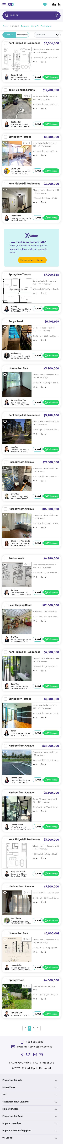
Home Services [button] (10, 1109)
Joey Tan (14, 447)
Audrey (14, 306)
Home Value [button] (8, 1087)
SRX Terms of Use (43, 1062)
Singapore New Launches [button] (15, 1102)
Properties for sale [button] (12, 1080)
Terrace (25, 26)
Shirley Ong (16, 353)
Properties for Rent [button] (12, 1116)
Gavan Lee (15, 169)
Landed (14, 26)
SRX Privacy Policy (20, 1062)
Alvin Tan (15, 494)
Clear (5, 26)
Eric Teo (14, 637)
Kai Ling (14, 590)
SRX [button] (4, 1094)
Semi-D (35, 26)
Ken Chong (16, 918)
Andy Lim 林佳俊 (18, 871)
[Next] (37, 1028)
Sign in (56, 4)
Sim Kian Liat (16, 1013)
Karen (13, 731)
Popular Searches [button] (11, 1123)
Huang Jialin (16, 965)
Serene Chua (16, 778)
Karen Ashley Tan (18, 400)
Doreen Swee (17, 825)
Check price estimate (32, 260)
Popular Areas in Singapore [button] (16, 1130)
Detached (46, 26)
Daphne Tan (16, 122)
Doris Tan (15, 684)
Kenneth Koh (16, 75)
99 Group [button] (7, 1138)
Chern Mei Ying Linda (20, 541)
